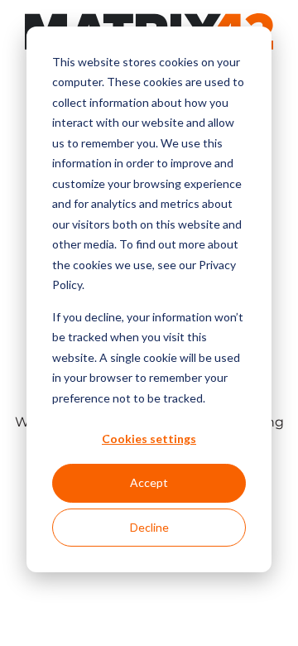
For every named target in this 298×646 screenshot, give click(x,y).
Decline (149, 527)
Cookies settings (149, 438)
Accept (149, 482)
